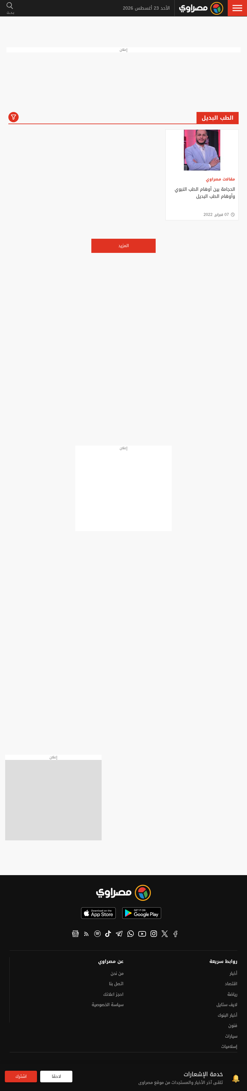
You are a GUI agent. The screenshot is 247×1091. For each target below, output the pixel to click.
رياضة (232, 994)
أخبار (233, 973)
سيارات (231, 1036)
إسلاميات (229, 1046)
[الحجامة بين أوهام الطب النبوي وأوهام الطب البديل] (202, 150)
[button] (237, 8)
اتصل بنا (116, 984)
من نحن (117, 973)
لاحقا (56, 1076)
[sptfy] (97, 935)
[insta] (154, 935)
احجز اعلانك (113, 994)
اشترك (21, 1076)
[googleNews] (75, 935)
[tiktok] (108, 935)
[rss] (86, 935)
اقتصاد (231, 984)
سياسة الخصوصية (108, 1005)
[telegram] (119, 935)
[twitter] (164, 935)
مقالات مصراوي (220, 179)
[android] (141, 913)
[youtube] (142, 935)
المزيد (123, 246)
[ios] (98, 913)
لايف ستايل (226, 1005)
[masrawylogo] (123, 893)
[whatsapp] (130, 935)
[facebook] (175, 935)
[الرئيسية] (201, 8)
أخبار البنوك (227, 1015)
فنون (232, 1026)
